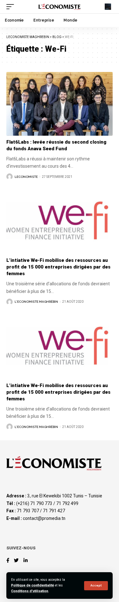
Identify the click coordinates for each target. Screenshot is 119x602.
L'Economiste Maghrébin (36, 301)
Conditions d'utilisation (29, 591)
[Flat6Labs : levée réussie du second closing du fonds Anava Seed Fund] (59, 104)
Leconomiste (26, 176)
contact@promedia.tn (44, 518)
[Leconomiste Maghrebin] (59, 6)
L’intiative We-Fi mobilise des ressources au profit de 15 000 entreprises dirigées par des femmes (58, 266)
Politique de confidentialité (32, 585)
